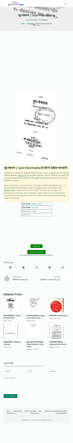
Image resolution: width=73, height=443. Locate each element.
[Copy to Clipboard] (62, 267)
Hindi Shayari (11, 413)
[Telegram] (36, 267)
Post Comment (10, 396)
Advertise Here (17, 411)
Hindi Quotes (35, 413)
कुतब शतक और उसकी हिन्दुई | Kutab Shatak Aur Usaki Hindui (35, 344)
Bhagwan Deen (22, 175)
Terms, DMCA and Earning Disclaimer (55, 411)
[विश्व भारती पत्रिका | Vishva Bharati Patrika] (14, 305)
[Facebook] (10, 267)
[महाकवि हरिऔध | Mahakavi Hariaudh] (14, 332)
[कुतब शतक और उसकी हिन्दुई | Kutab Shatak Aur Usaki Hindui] (36, 332)
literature (44, 20)
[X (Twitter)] (23, 267)
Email (30, 371)
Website (53, 371)
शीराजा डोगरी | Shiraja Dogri (58, 316)
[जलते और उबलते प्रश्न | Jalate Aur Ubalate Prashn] (36, 305)
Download (36, 246)
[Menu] (65, 3)
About (9, 411)
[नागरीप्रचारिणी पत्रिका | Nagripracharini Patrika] (59, 332)
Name (7, 371)
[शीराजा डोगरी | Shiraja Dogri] (59, 305)
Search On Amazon (36, 252)
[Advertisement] (36, 50)
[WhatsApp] (49, 267)
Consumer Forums (60, 413)
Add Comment (10, 378)
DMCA (40, 411)
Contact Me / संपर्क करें (30, 411)
